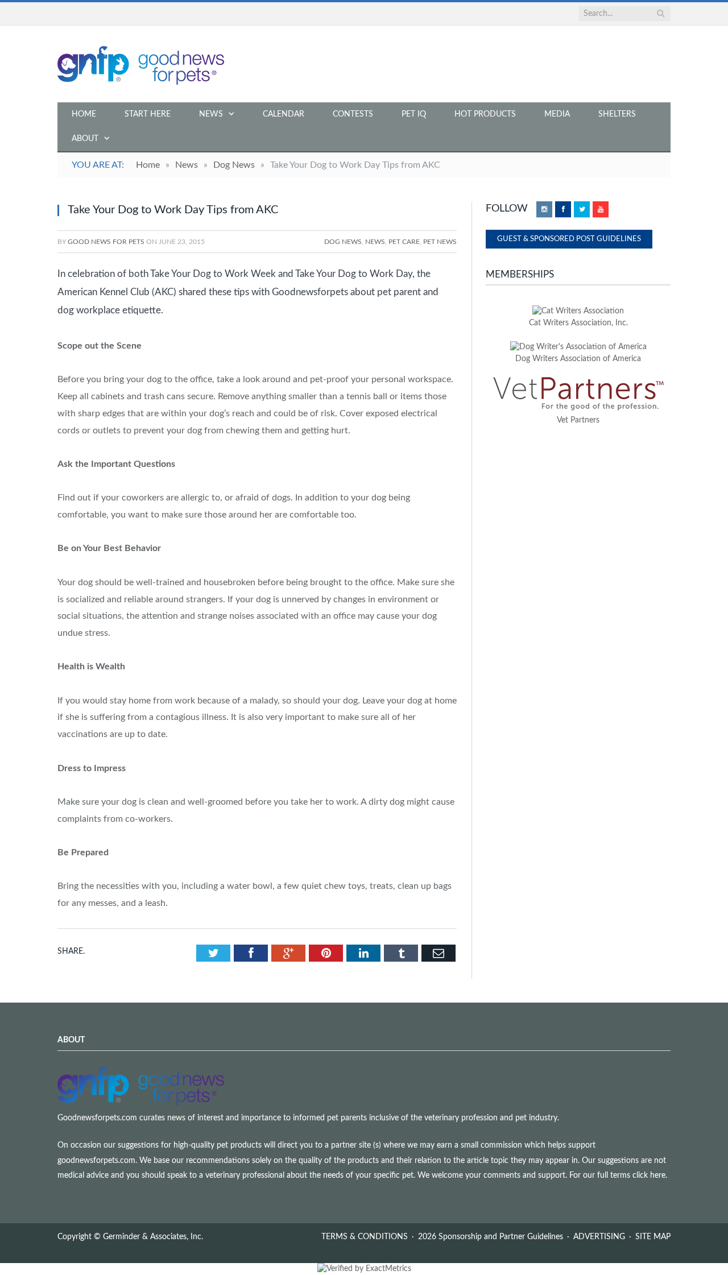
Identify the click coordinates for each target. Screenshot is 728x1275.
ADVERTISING (599, 1237)
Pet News (440, 241)
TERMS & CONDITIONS (364, 1237)
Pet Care (404, 241)
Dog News (343, 241)
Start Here (148, 114)
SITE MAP (653, 1237)
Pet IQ (414, 114)
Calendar (283, 114)
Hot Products (485, 114)
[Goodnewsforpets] (140, 63)
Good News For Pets (106, 241)
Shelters (617, 114)
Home (84, 114)
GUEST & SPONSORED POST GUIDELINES (569, 239)
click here (648, 1175)
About (85, 139)
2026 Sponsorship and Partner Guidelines (490, 1237)
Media (557, 114)
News (211, 114)
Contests (353, 114)
